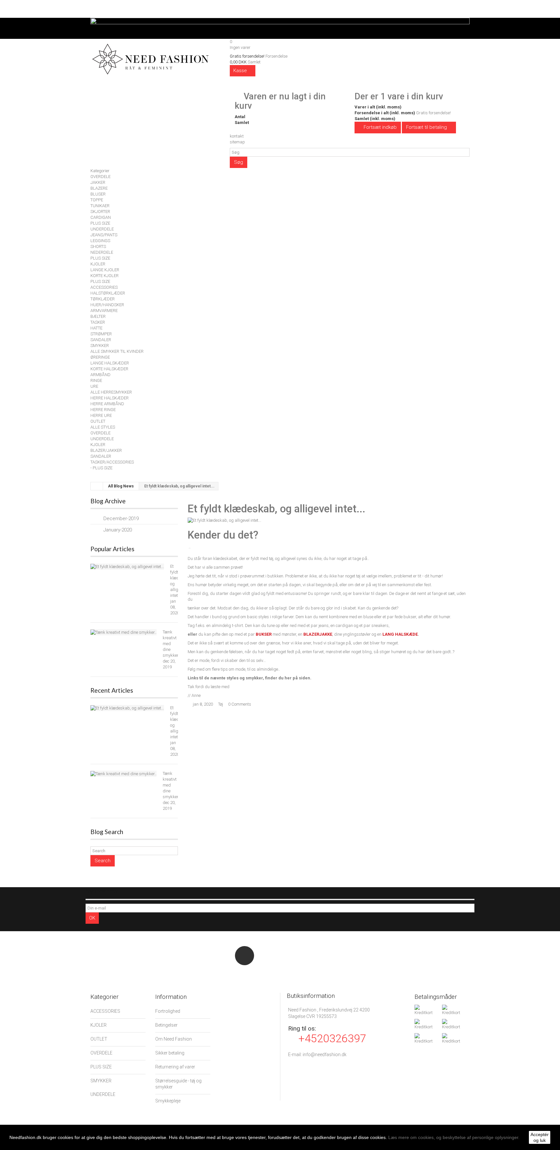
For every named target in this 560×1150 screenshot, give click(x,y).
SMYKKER (99, 345)
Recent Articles (111, 690)
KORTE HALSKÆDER (109, 368)
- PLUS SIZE (101, 467)
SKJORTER (100, 211)
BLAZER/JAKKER (106, 450)
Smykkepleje (168, 1100)
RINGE (96, 380)
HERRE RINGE (103, 409)
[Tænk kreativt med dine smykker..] (123, 632)
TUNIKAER (100, 205)
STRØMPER (101, 333)
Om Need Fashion (173, 1039)
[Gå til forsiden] (97, 486)
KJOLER (97, 264)
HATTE (96, 328)
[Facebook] (244, 955)
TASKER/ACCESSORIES (112, 462)
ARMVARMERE (104, 310)
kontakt (237, 136)
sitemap (237, 142)
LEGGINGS (100, 240)
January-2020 (117, 530)
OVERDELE (100, 176)
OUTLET (97, 421)
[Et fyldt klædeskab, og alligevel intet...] (127, 567)
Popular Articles (112, 549)
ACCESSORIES (104, 287)
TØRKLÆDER (102, 298)
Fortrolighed (167, 1011)
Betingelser (166, 1025)
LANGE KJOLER (104, 269)
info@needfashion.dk (324, 1054)
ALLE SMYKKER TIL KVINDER (117, 351)
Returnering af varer (175, 1066)
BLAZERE (99, 188)
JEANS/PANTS (103, 234)
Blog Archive (108, 501)
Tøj (220, 704)
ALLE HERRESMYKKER (111, 392)
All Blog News (121, 486)
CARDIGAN (100, 217)
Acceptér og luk (540, 1137)
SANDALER (100, 339)
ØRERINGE (100, 357)
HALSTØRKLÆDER (107, 293)
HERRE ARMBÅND (107, 403)
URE (94, 386)
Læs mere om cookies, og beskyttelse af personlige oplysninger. (453, 1137)
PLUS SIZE (100, 223)
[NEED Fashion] (150, 57)
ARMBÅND (100, 374)
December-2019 (121, 518)
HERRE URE (101, 415)
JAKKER (97, 182)
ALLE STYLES (102, 427)
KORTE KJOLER (104, 275)
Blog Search (106, 831)
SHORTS (98, 246)
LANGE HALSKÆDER (109, 363)
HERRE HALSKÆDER (109, 398)
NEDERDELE (101, 252)
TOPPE (96, 199)
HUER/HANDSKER (107, 304)
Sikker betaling (169, 1052)
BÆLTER (98, 316)
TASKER (97, 322)
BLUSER (98, 194)
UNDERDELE (102, 229)
